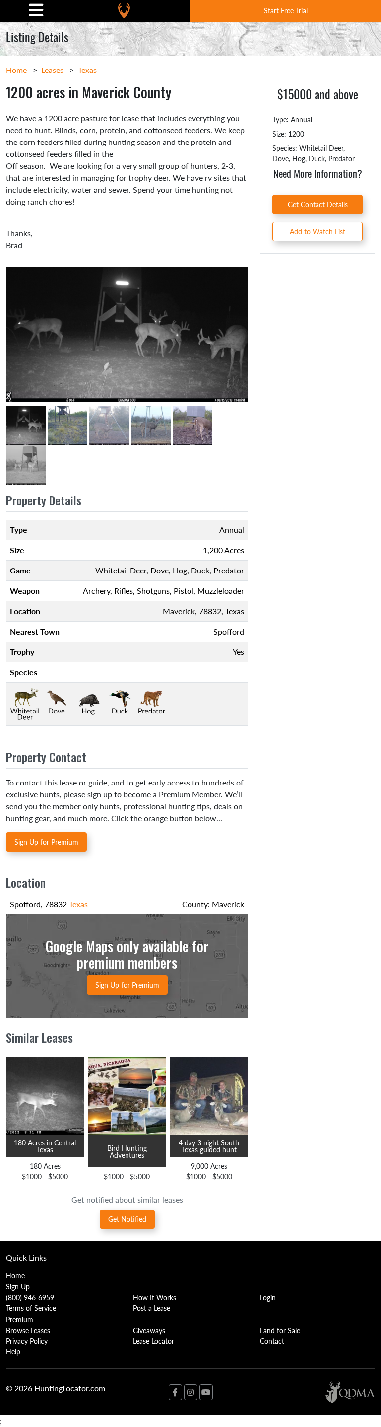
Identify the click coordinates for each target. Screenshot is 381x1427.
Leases (52, 69)
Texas (87, 69)
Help (13, 1351)
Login (268, 1297)
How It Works (154, 1297)
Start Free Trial (286, 10)
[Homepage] (124, 10)
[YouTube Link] (206, 1392)
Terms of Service (31, 1308)
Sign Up (18, 1286)
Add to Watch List (317, 231)
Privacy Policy (27, 1341)
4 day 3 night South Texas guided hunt (209, 1146)
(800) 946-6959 (30, 1297)
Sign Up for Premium (46, 842)
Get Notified (127, 1219)
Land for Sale (280, 1330)
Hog (180, 570)
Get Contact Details (318, 204)
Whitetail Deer (120, 570)
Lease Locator (153, 1341)
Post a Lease (151, 1308)
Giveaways (149, 1330)
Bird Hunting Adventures (127, 1151)
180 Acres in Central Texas (45, 1146)
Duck (200, 570)
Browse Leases (28, 1330)
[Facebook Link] (175, 1392)
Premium (19, 1319)
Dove (159, 570)
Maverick (179, 611)
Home (16, 69)
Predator (228, 570)
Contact (272, 1341)
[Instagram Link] (190, 1392)
